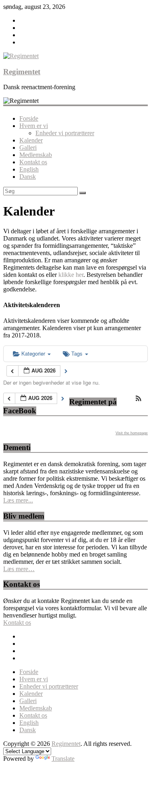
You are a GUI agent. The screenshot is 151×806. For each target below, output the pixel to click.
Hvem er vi (33, 125)
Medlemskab (35, 154)
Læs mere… (19, 568)
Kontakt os (33, 162)
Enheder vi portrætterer (64, 133)
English (29, 169)
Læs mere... (18, 500)
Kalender (31, 140)
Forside (28, 118)
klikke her (70, 274)
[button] (138, 399)
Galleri (28, 147)
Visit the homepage (132, 433)
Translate (63, 758)
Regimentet (21, 71)
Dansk (27, 176)
